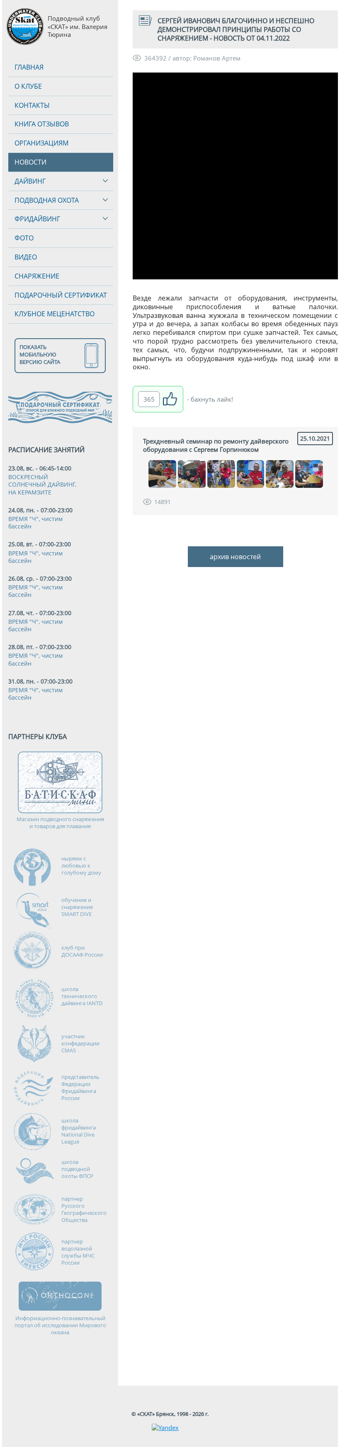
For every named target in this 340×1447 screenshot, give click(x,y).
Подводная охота (47, 200)
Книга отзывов (42, 123)
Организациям (41, 143)
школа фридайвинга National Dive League (78, 1131)
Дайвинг (30, 181)
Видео (26, 257)
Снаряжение (37, 276)
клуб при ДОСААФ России (82, 951)
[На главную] (25, 26)
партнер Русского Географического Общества (84, 1209)
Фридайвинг (37, 218)
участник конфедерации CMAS (80, 1043)
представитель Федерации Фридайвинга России (80, 1087)
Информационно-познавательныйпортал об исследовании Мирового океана (60, 1325)
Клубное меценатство (55, 313)
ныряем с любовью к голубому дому (81, 865)
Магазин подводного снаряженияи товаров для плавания (60, 823)
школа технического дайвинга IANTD (81, 996)
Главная (29, 67)
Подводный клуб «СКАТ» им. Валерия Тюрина (77, 27)
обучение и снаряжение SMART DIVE (77, 907)
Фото (24, 237)
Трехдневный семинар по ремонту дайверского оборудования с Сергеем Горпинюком (216, 445)
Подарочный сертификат (61, 295)
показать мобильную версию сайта (39, 354)
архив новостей (235, 556)
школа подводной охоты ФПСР (77, 1169)
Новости (30, 162)
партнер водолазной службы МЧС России (78, 1252)
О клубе (28, 86)
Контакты (32, 105)
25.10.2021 (315, 438)
